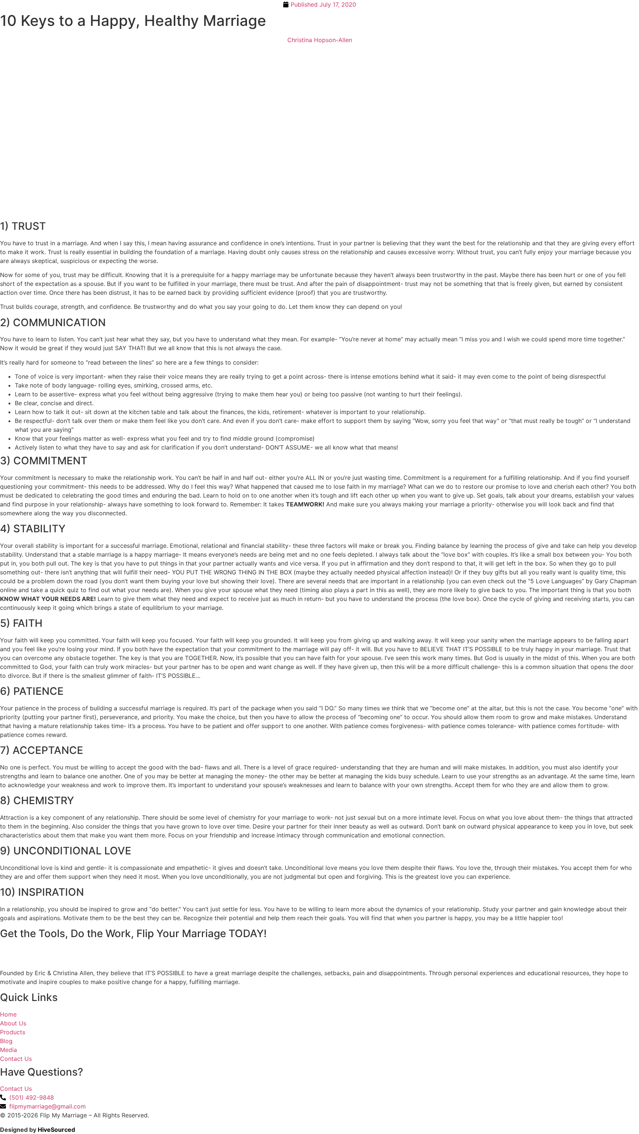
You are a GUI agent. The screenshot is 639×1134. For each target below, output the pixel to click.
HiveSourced (56, 1129)
